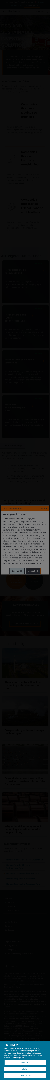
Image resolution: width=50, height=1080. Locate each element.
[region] (25, 1060)
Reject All (25, 1069)
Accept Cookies (25, 1076)
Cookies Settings (25, 1062)
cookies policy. (18, 1057)
